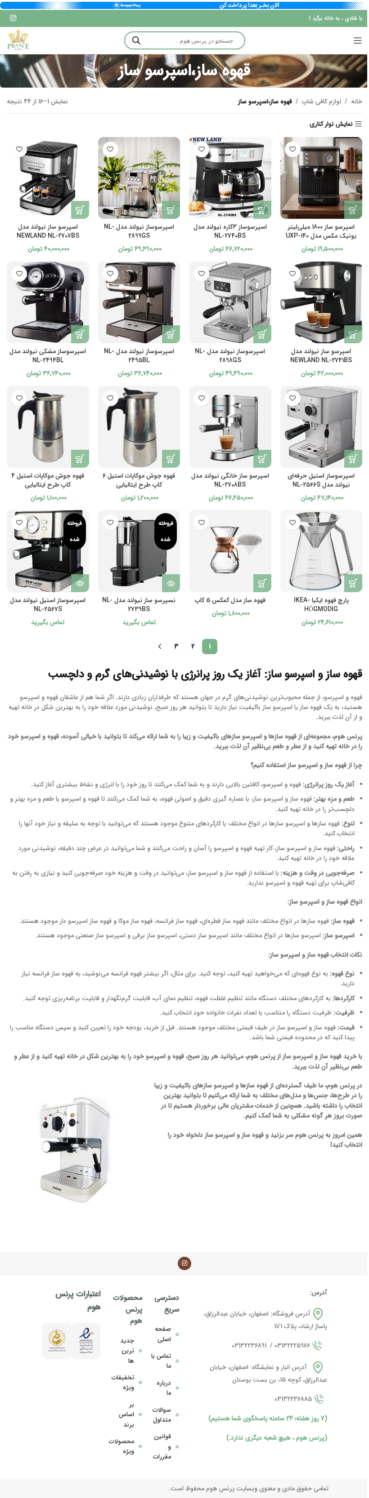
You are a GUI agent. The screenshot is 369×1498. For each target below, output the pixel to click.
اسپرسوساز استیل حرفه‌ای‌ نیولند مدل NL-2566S (321, 480)
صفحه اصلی (163, 1334)
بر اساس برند (126, 1415)
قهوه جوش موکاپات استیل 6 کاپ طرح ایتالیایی (139, 480)
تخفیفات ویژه (123, 1382)
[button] (353, 210)
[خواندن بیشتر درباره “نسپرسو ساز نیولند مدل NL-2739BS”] (171, 583)
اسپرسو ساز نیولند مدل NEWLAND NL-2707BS (48, 231)
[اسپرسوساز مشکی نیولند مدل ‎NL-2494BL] (48, 302)
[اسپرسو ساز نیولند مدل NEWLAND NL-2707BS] (48, 178)
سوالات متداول (162, 1415)
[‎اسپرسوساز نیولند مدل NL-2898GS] (230, 302)
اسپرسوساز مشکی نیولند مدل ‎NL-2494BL (47, 355)
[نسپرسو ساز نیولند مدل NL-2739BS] (139, 551)
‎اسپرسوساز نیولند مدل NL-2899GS (139, 231)
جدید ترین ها (127, 1351)
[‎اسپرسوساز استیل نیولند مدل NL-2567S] (48, 551)
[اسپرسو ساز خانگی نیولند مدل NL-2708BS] (230, 427)
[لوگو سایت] (18, 40)
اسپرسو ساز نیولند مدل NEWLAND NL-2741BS (321, 355)
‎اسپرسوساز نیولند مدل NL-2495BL (139, 355)
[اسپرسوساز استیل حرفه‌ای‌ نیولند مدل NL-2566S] (321, 427)
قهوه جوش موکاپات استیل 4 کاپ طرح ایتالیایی (47, 480)
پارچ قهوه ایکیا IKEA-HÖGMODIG (321, 604)
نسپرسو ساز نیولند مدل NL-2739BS (139, 604)
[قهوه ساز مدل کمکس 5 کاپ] (230, 551)
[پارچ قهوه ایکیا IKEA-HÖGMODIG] (321, 551)
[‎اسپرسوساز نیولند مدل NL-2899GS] (139, 178)
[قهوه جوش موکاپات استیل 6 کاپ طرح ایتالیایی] (139, 427)
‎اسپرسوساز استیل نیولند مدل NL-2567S (48, 604)
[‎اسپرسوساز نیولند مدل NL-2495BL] (139, 302)
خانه (356, 101)
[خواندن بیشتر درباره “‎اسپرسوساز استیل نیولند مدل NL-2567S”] (80, 583)
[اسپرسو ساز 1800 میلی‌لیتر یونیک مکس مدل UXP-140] (321, 178)
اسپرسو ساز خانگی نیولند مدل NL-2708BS (230, 480)
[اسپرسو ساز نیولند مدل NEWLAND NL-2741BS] (321, 302)
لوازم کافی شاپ (321, 101)
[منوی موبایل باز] (358, 40)
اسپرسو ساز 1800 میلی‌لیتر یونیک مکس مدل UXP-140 (321, 231)
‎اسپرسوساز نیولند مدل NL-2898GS (230, 355)
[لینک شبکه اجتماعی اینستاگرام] (13, 18)
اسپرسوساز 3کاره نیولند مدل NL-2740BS (230, 231)
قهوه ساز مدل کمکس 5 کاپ (230, 600)
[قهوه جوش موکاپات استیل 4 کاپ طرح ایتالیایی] (48, 427)
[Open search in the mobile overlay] (184, 40)
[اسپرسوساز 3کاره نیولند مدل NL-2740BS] (230, 178)
